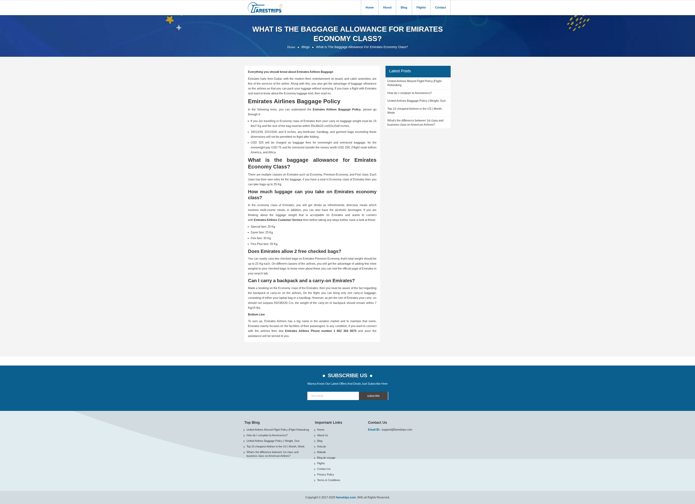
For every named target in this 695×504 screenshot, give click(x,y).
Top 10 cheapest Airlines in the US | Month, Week (276, 446)
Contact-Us (324, 468)
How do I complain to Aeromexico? (267, 435)
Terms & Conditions (328, 480)
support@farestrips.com (397, 429)
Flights (421, 7)
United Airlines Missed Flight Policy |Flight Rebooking (278, 429)
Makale (321, 452)
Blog (404, 7)
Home (370, 7)
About (387, 7)
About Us (322, 435)
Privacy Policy (325, 474)
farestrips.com (346, 497)
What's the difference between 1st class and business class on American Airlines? (272, 453)
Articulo (321, 446)
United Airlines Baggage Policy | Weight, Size (273, 440)
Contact (440, 7)
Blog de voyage (326, 457)
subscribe (373, 395)
